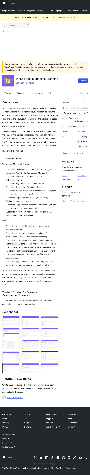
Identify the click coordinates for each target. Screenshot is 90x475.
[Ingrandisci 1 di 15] (16, 319)
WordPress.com (10, 434)
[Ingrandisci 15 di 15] (54, 366)
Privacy (5, 427)
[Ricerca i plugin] (27, 25)
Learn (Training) (53, 414)
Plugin (26, 422)
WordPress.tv (53, 427)
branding (84, 137)
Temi (26, 418)
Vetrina (27, 414)
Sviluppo (51, 93)
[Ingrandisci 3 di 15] (54, 319)
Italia (10, 458)
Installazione (37, 93)
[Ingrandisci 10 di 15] (16, 354)
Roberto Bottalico (26, 83)
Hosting (5, 422)
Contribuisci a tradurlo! (66, 17)
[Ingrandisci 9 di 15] (54, 343)
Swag (71, 427)
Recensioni (21, 93)
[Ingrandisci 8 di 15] (35, 343)
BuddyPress (8, 447)
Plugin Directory (8, 11)
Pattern (27, 427)
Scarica (83, 81)
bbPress (7, 443)
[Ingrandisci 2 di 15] (35, 319)
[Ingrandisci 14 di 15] (35, 366)
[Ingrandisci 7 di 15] (16, 343)
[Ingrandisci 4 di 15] (16, 331)
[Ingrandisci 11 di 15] (35, 354)
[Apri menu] (86, 3)
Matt (5, 438)
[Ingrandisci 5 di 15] (35, 331)
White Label (83, 146)
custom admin (82, 141)
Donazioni (73, 422)
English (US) (83, 131)
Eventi (70, 418)
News (4, 418)
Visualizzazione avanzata (73, 153)
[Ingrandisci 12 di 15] (54, 354)
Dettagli (8, 93)
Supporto (84, 93)
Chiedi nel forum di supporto (74, 201)
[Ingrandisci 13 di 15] (16, 366)
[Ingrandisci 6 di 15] (54, 331)
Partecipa (72, 414)
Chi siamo (6, 414)
